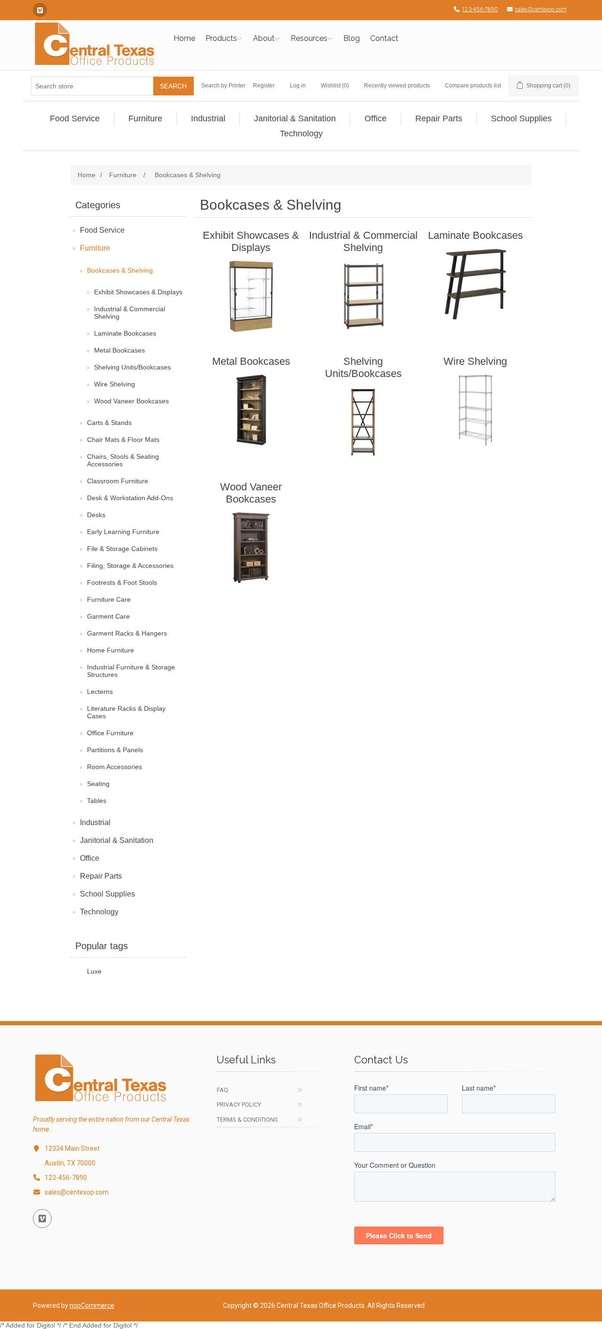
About (264, 38)
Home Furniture (110, 650)
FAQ (222, 1089)
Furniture (95, 248)
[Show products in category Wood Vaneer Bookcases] (251, 547)
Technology (99, 912)
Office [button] (375, 118)
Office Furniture (110, 733)
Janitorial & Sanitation (116, 840)
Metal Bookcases (119, 350)
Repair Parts (101, 876)
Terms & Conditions (247, 1119)
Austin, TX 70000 (70, 1163)
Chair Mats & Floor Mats (123, 439)
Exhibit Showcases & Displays (138, 292)
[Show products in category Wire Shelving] (475, 410)
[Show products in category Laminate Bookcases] (475, 284)
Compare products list (473, 85)
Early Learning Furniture (123, 531)
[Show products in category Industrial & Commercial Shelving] (363, 296)
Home (184, 38)
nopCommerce (92, 1305)
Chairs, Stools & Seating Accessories (123, 460)
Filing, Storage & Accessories (130, 565)
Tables (96, 800)
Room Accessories (114, 767)
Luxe (94, 971)
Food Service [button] (75, 118)
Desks (96, 515)
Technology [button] (301, 133)
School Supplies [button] (521, 118)
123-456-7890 (480, 9)
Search (173, 86)
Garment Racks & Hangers (127, 633)
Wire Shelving (114, 384)
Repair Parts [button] (438, 118)
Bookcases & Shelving (120, 270)
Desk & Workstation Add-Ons (130, 498)
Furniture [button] (145, 118)
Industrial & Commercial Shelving (129, 312)
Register (264, 85)
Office (89, 858)
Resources (309, 38)
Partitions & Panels (115, 750)
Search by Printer (223, 85)
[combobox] (92, 86)
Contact (384, 38)
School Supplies (107, 894)
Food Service (102, 230)
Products (221, 38)
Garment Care (108, 616)
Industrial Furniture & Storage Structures (131, 670)
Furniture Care (109, 599)
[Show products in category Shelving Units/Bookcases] (363, 422)
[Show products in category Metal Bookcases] (251, 410)
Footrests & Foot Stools (122, 582)
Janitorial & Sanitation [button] (295, 118)
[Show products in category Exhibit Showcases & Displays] (251, 296)
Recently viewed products (397, 85)
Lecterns (100, 691)
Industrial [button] (208, 118)
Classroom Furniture (117, 481)
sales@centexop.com (541, 9)
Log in (298, 85)
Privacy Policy (239, 1104)
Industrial (95, 822)
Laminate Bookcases (125, 333)
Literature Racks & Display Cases (126, 712)
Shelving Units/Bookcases (132, 367)
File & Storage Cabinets (122, 548)
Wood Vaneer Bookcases (131, 401)
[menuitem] (75, 118)
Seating (98, 783)
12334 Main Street (72, 1148)
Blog (351, 38)
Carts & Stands (109, 422)
